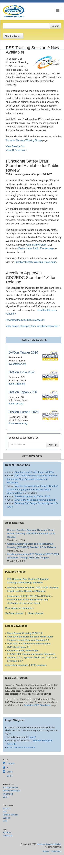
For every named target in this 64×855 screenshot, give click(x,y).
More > (10, 776)
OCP (5, 812)
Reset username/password (21, 747)
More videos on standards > (19, 608)
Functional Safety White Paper (23, 650)
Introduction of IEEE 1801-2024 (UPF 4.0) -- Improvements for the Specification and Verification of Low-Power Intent (30, 599)
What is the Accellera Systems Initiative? (35, 499)
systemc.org (8, 794)
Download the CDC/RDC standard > (25, 319)
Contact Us (7, 836)
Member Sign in (13, 36)
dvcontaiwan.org (17, 363)
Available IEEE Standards (37, 705)
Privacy (46, 851)
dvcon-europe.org (18, 423)
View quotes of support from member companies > (33, 326)
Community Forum (36, 244)
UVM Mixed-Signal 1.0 (18, 647)
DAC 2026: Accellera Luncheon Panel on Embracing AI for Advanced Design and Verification (32, 479)
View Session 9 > (15, 146)
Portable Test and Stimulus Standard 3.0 (28, 640)
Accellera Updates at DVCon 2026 (32, 496)
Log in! (32, 737)
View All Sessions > (16, 150)
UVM (5, 821)
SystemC (7, 818)
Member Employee (43, 740)
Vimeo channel (35, 613)
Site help (11, 744)
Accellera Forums (10, 788)
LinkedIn (11, 763)
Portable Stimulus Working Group (24, 140)
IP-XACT (6, 809)
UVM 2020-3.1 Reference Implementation (28, 643)
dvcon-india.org (17, 383)
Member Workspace (12, 791)
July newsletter (14, 493)
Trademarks (56, 851)
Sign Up (52, 444)
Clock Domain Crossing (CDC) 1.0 (25, 633)
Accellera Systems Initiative (49, 844)
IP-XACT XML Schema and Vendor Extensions (31, 654)
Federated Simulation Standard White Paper (30, 636)
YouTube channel (14, 613)
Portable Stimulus (10, 815)
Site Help (7, 833)
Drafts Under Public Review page (36, 248)
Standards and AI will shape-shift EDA (34, 472)
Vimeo (10, 772)
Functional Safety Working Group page (35, 262)
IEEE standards (39, 665)
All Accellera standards (17, 665)
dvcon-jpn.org (16, 403)
